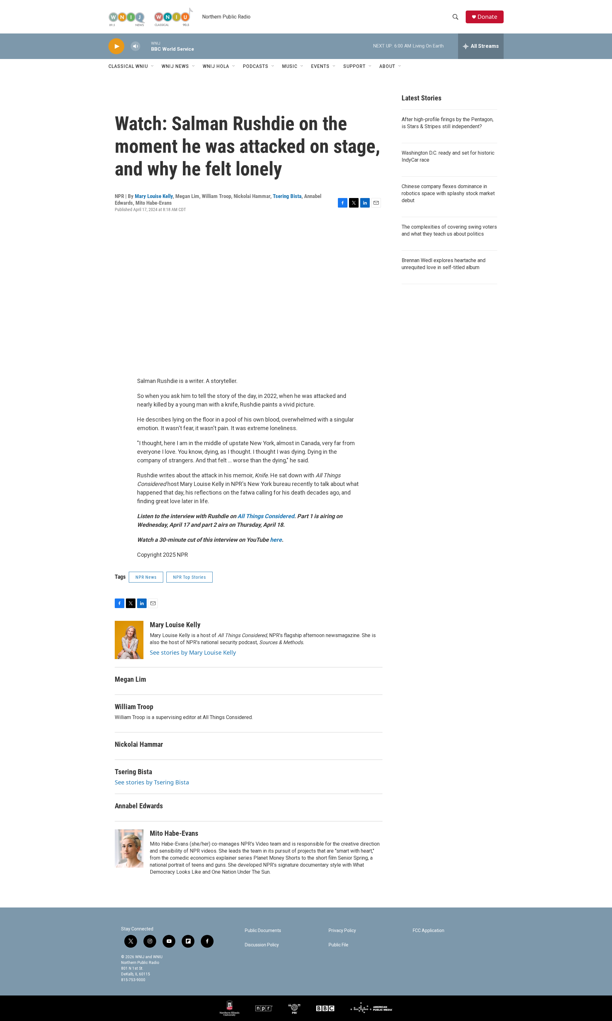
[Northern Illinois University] (229, 1008)
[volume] (135, 46)
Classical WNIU (128, 66)
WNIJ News (175, 66)
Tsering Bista (287, 196)
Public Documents (263, 930)
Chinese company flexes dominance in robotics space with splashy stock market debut (448, 193)
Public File (338, 945)
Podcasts (255, 66)
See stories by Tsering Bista (152, 782)
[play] (116, 46)
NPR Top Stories (189, 577)
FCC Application (428, 930)
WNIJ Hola (216, 66)
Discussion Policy (262, 945)
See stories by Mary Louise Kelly (193, 652)
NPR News (146, 577)
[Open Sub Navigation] (152, 66)
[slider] (146, 46)
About (387, 66)
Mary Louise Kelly (154, 196)
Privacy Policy (342, 930)
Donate (487, 16)
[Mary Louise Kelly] (129, 640)
